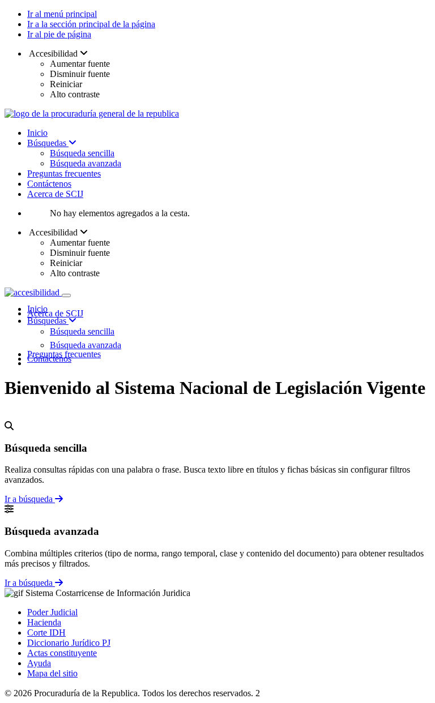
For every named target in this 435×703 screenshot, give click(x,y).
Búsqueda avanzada (85, 163)
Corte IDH (46, 632)
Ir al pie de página (59, 34)
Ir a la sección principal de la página (91, 24)
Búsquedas (48, 143)
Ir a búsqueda (30, 499)
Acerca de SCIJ (55, 194)
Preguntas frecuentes (64, 173)
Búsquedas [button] (48, 320)
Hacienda (44, 622)
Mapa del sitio (52, 673)
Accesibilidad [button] (53, 53)
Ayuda (39, 663)
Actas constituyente (62, 653)
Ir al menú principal (62, 14)
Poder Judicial (52, 612)
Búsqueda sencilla (82, 153)
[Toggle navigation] (66, 295)
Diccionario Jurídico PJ (68, 643)
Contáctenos (49, 183)
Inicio (37, 133)
